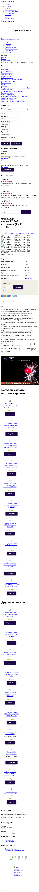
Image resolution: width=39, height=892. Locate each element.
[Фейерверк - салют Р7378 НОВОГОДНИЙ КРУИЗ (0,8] (11, 460)
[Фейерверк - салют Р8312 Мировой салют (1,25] (10, 441)
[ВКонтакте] (2, 296)
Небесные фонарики (7, 94)
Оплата (7, 8)
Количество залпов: (7, 261)
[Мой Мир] (8, 296)
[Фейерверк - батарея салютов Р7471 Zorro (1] (11, 669)
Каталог (3, 59)
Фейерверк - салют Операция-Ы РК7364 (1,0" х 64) (10, 564)
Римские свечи (6, 83)
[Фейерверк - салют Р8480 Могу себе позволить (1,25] (10, 480)
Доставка (8, 6)
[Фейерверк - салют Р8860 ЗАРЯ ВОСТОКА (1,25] (11, 500)
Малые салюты (6, 76)
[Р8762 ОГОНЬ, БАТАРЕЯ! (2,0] (10, 401)
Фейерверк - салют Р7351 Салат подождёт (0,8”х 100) (10, 694)
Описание (6, 302)
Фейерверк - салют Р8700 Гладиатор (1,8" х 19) (10, 654)
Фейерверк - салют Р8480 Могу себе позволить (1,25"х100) (10, 485)
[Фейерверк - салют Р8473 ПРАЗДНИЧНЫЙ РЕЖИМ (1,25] (11, 580)
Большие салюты (6, 60)
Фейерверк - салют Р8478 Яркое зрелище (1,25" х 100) (11, 545)
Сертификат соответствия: (9, 276)
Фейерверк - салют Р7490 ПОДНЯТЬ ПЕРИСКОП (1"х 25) (10, 773)
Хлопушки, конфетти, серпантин (12, 91)
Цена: (5, 283)
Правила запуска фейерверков (15, 850)
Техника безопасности (12, 849)
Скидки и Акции (10, 10)
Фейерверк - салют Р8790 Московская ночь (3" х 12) (11, 634)
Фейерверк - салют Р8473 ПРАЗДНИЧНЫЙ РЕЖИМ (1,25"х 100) (11, 584)
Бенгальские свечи (7, 93)
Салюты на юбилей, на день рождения (13, 101)
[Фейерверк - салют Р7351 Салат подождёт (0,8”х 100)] (10, 689)
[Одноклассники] (5, 296)
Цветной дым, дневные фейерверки (12, 79)
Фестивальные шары (8, 81)
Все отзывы (7, 169)
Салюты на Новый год (8, 98)
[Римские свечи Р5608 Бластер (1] (10, 729)
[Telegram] (15, 296)
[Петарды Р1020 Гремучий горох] (11, 749)
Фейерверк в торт (7, 78)
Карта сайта (9, 840)
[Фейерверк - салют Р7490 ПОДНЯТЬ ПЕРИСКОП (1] (10, 769)
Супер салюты (6, 71)
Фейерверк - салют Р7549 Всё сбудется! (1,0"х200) (10, 525)
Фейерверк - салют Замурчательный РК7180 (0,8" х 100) (11, 425)
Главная (3, 57)
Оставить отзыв (25, 302)
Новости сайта (9, 841)
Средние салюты (6, 74)
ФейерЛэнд (28, 278)
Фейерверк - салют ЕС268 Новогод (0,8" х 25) (11, 793)
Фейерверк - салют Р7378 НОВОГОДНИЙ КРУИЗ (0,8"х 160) (11, 465)
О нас (7, 5)
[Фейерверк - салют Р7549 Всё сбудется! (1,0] (10, 520)
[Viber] (10, 296)
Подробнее (4, 158)
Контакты (8, 15)
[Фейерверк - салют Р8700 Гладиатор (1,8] (10, 649)
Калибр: (3, 264)
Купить (18, 287)
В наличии (4, 252)
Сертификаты (9, 13)
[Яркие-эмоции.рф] (7, 1)
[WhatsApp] (13, 296)
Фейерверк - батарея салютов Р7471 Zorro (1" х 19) (11, 674)
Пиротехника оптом (11, 11)
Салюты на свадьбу (7, 100)
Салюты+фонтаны (7, 89)
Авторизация (9, 18)
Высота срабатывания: (8, 270)
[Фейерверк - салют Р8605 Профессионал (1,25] (10, 610)
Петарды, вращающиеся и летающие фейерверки (17, 88)
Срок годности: (6, 273)
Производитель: (6, 278)
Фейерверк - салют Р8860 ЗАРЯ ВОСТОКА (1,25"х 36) (11, 505)
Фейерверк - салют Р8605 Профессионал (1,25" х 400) (10, 614)
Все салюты (5, 69)
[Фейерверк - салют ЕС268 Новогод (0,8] (11, 789)
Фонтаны (4, 86)
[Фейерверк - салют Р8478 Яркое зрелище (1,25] (11, 540)
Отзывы (15, 302)
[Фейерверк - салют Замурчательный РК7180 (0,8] (11, 421)
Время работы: (6, 267)
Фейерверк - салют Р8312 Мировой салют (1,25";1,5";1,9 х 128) (10, 445)
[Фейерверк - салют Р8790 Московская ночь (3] (11, 630)
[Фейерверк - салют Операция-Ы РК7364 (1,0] (10, 560)
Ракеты (3, 84)
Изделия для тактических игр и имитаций (14, 96)
